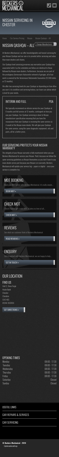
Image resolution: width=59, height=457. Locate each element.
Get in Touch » (12, 262)
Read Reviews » (13, 238)
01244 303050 (8, 302)
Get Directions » (11, 309)
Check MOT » (11, 215)
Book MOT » (11, 191)
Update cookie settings (10, 446)
